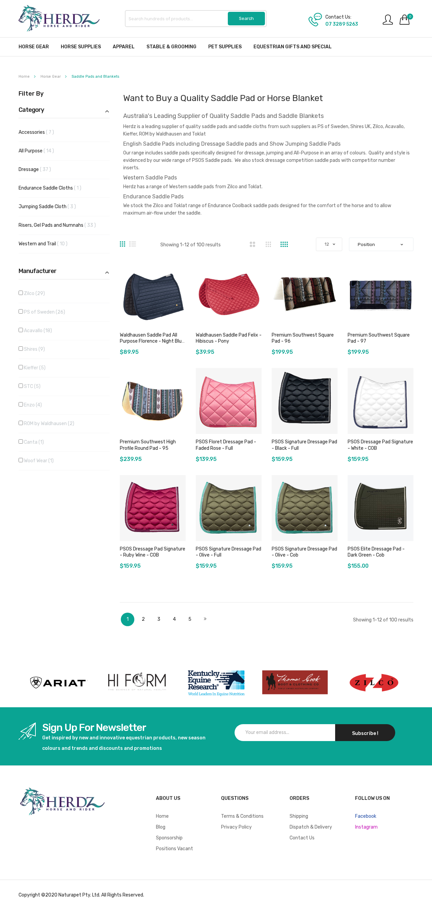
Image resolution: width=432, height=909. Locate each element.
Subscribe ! (365, 733)
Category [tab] (31, 110)
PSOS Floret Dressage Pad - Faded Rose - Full (226, 445)
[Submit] (246, 18)
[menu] (216, 47)
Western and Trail (48, 244)
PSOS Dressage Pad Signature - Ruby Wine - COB (152, 552)
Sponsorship (169, 838)
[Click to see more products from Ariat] (58, 682)
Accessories (42, 132)
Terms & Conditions (242, 816)
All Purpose (42, 151)
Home (25, 76)
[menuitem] (34, 47)
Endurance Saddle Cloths (54, 188)
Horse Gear (51, 76)
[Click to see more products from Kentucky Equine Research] (216, 682)
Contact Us (302, 838)
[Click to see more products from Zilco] (294, 682)
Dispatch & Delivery (311, 827)
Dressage (40, 169)
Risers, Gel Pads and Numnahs (63, 225)
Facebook (365, 816)
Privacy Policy (236, 827)
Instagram (366, 827)
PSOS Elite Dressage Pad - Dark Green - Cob (376, 552)
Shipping (299, 816)
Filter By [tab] (31, 94)
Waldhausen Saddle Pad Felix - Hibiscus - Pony (229, 338)
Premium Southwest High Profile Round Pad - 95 (148, 445)
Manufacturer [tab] (37, 271)
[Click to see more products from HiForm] (137, 682)
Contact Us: (338, 17)
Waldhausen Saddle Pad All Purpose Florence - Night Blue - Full (152, 341)
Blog (160, 827)
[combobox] (196, 18)
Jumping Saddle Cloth (53, 206)
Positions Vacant (174, 849)
